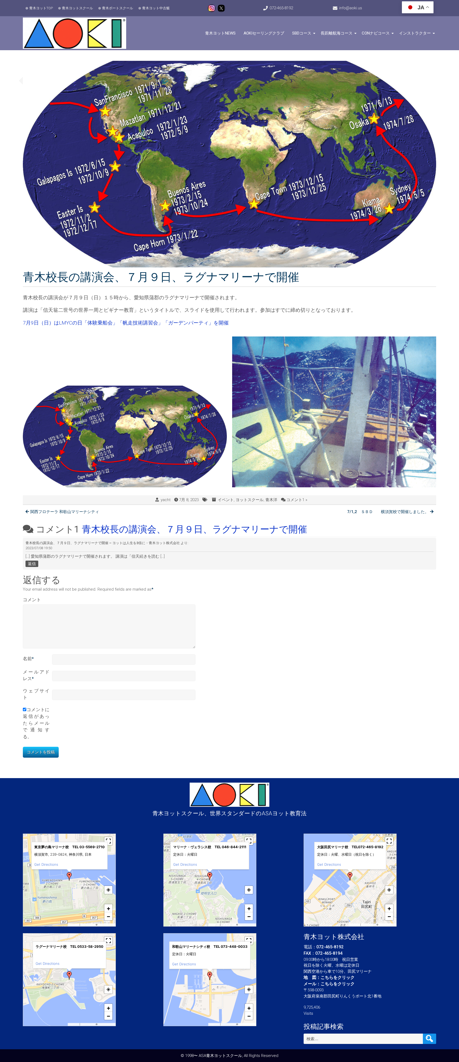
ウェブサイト (36, 694)
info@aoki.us (350, 8)
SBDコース (301, 33)
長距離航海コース (336, 33)
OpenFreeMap (87, 924)
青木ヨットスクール (77, 8)
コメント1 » (296, 499)
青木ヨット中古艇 (156, 8)
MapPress (74, 924)
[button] (69, 876)
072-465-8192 (281, 8)
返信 (32, 563)
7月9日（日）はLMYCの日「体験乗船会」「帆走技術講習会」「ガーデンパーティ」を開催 (126, 323)
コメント (32, 599)
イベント (226, 499)
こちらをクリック (338, 977)
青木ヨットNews (220, 33)
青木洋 (271, 499)
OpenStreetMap (106, 924)
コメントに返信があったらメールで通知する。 (36, 723)
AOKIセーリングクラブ (264, 33)
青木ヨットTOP (41, 8)
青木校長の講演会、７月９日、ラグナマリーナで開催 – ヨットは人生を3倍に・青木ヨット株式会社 (103, 543)
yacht (166, 499)
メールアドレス (36, 675)
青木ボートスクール (117, 8)
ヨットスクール (250, 499)
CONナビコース (376, 33)
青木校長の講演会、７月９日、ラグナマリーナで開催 (194, 529)
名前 (28, 658)
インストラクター (415, 33)
